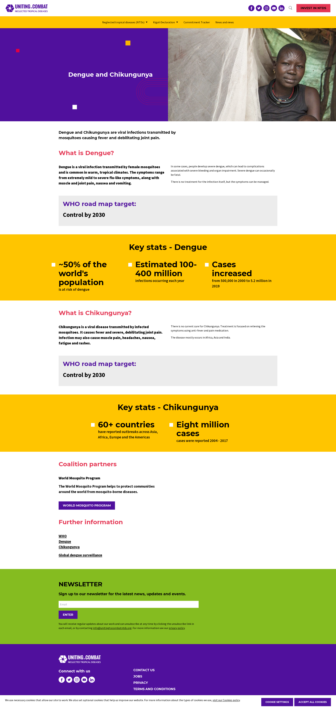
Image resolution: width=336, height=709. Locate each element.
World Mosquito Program (87, 505)
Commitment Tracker (197, 22)
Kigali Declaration (164, 22)
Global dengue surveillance (80, 555)
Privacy (140, 683)
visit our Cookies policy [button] (226, 700)
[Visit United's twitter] (259, 8)
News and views (224, 22)
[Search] (290, 8)
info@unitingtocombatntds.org (112, 628)
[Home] (27, 8)
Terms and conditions (154, 689)
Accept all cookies (313, 702)
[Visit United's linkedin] (281, 8)
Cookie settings (277, 702)
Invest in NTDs (313, 8)
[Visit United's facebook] (251, 8)
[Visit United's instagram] (266, 8)
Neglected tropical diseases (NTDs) (123, 22)
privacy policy (177, 628)
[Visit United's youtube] (274, 8)
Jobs (137, 676)
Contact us (144, 670)
